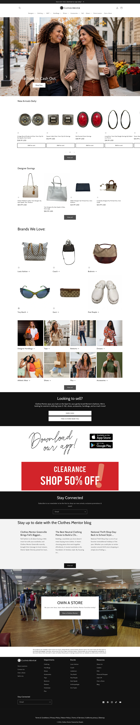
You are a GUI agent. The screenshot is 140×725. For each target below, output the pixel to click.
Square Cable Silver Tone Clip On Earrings (58, 136)
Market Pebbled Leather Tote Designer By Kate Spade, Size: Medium (29, 201)
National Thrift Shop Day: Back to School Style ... (104, 533)
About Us (100, 664)
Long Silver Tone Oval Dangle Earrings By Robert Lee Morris (118, 137)
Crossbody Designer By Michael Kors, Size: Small (109, 201)
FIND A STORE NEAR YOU (70, 419)
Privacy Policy (55, 718)
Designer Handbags (25, 349)
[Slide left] (66, 152)
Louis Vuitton (23, 271)
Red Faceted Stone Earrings (83, 136)
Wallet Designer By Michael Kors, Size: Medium (81, 201)
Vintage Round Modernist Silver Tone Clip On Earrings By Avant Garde (30, 137)
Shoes (46, 380)
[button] (20, 8)
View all (70, 157)
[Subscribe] (85, 512)
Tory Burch (22, 312)
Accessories (101, 380)
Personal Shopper (102, 674)
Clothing (46, 664)
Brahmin (91, 271)
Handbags (47, 668)
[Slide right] (74, 152)
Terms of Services (78, 718)
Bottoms (73, 349)
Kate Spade (73, 681)
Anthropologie (74, 684)
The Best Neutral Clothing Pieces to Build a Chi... (69, 533)
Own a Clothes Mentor (70, 613)
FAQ (98, 671)
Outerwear (47, 688)
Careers (99, 668)
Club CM (99, 678)
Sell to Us (21, 676)
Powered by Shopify (77, 722)
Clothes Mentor (66, 722)
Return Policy (66, 718)
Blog (98, 684)
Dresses (100, 349)
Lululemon (73, 671)
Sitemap (102, 718)
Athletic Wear (23, 380)
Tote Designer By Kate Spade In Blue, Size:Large (54, 207)
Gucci (55, 312)
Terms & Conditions (42, 718)
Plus (71, 380)
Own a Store (21, 673)
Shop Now (39, 85)
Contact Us (21, 669)
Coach (55, 271)
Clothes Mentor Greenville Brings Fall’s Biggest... (33, 533)
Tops (46, 349)
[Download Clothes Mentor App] (70, 455)
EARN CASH (70, 413)
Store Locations (22, 666)
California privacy (91, 718)
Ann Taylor (73, 688)
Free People (92, 312)
